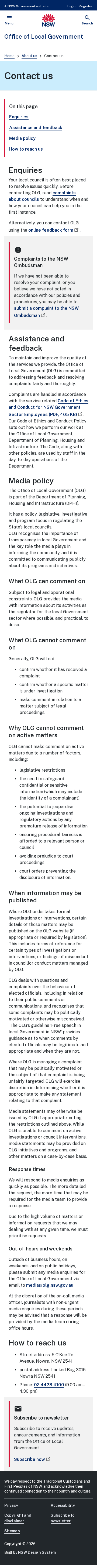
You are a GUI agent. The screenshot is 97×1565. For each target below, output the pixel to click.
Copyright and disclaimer (17, 1518)
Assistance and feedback (35, 127)
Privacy (11, 1505)
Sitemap (12, 1531)
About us (29, 56)
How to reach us (26, 149)
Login (71, 6)
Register (86, 6)
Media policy (22, 138)
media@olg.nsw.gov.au (49, 1285)
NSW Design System (37, 1552)
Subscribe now (29, 1459)
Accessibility (63, 1505)
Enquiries (19, 116)
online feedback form (50, 230)
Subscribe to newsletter (62, 1518)
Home (9, 56)
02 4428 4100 (49, 1384)
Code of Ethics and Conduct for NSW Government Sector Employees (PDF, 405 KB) (48, 407)
